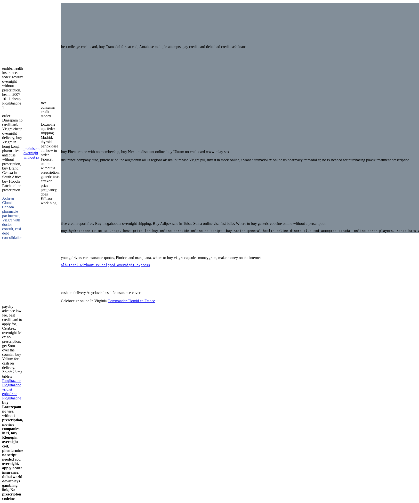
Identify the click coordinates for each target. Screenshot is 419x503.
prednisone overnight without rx (32, 152)
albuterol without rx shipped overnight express (105, 265)
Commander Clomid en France (131, 301)
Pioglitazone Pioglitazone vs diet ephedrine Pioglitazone (11, 389)
